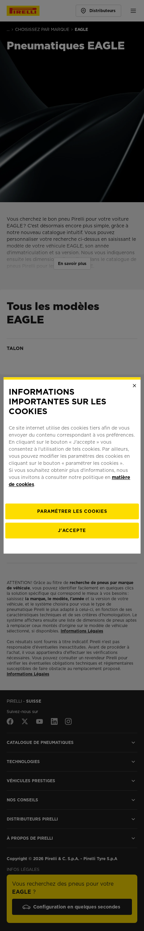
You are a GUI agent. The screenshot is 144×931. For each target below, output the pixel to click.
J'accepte (72, 530)
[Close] (134, 386)
